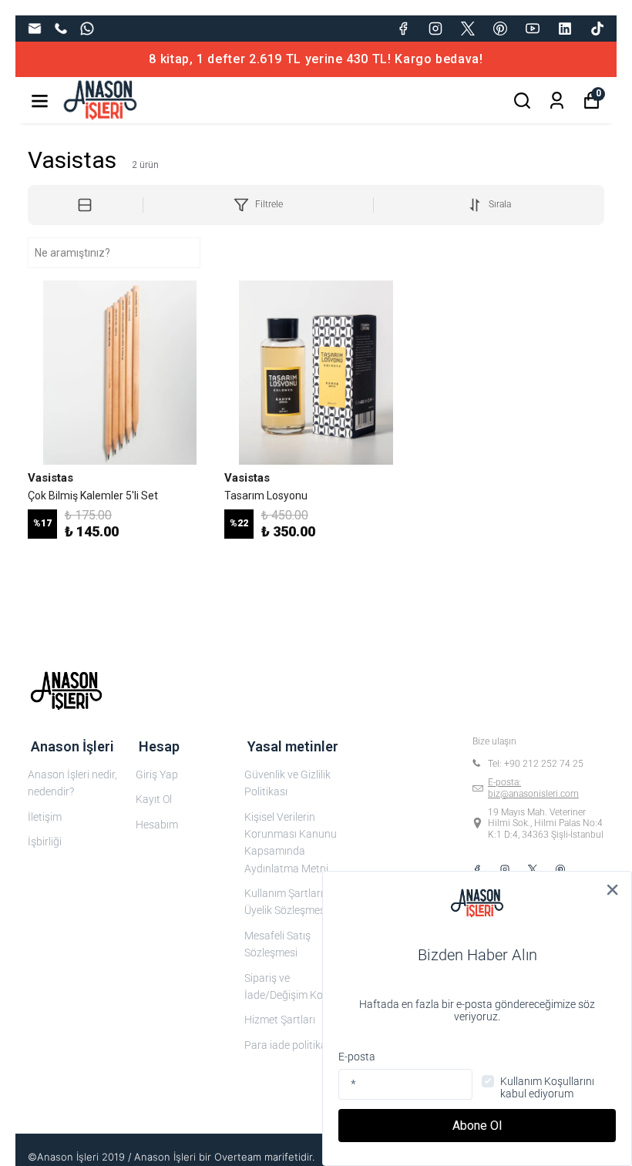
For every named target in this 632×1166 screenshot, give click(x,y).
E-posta (356, 1056)
